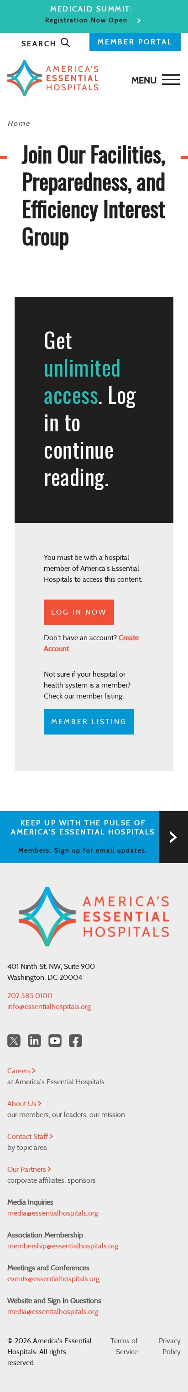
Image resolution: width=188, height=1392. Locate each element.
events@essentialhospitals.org (53, 1279)
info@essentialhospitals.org (49, 1006)
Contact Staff (28, 1136)
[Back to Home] (91, 78)
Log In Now (79, 612)
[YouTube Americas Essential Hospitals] (55, 1040)
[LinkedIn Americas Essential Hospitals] (34, 1040)
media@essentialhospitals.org (52, 1213)
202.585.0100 (29, 995)
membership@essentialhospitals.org (62, 1246)
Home (18, 123)
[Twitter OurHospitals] (14, 1040)
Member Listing (89, 721)
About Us (22, 1103)
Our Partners (27, 1169)
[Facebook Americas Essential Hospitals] (75, 1040)
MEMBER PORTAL (135, 42)
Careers (19, 1071)
